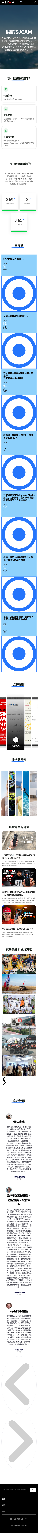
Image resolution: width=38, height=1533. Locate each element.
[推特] (15, 1519)
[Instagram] (26, 1519)
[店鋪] (35, 2)
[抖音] (22, 1519)
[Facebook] (11, 1519)
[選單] (3, 2)
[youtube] (18, 1519)
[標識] (9, 2)
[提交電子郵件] (33, 1490)
